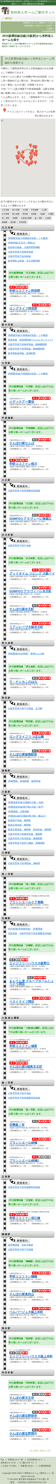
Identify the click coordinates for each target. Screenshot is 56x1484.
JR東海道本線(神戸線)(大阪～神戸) (26, 807)
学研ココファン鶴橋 (23, 1276)
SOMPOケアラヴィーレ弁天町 (30, 591)
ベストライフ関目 (21, 1001)
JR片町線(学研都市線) (19, 929)
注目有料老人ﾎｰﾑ (34, 1459)
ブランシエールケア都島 (26, 902)
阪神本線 (35, 781)
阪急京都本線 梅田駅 (19, 829)
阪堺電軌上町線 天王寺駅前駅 (24, 261)
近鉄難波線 (13, 1245)
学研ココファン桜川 (23, 463)
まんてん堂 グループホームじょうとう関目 (31, 982)
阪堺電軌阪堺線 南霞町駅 (21, 353)
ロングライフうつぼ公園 (26, 736)
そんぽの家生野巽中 (23, 1433)
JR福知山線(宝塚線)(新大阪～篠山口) (27, 816)
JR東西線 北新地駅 (18, 811)
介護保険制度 (45, 1466)
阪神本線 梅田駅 (42, 829)
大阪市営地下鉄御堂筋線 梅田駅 (25, 834)
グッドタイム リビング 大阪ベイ (32, 573)
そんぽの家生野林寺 (23, 1415)
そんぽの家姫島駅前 (23, 754)
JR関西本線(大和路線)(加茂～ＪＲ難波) (28, 238)
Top (2, 1459)
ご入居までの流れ (9, 1466)
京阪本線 (12, 933)
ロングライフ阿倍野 (23, 308)
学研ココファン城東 (23, 1045)
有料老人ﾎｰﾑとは (8, 1463)
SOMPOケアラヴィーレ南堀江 (30, 518)
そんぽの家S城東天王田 (25, 1066)
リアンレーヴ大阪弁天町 (26, 626)
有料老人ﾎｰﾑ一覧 (15, 1459)
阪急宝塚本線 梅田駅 (19, 825)
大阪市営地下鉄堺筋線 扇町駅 (24, 863)
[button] (29, 164)
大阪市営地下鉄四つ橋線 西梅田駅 (26, 843)
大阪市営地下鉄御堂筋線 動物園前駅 (27, 344)
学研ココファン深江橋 (24, 1218)
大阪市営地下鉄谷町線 (19, 256)
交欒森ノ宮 (17, 1124)
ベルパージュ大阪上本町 (26, 1311)
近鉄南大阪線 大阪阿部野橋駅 (24, 247)
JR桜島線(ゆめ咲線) (18, 653)
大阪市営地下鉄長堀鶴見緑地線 (24, 490)
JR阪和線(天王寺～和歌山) (21, 243)
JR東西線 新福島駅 (18, 781)
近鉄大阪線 (27, 1245)
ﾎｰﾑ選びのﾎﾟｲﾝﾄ (27, 1463)
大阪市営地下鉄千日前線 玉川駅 (25, 708)
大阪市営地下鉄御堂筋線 (20, 252)
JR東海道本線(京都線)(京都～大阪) (26, 802)
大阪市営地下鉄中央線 (19, 545)
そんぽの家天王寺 (21, 1397)
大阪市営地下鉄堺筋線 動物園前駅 (26, 349)
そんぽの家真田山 (21, 1294)
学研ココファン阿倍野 (24, 290)
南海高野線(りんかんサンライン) (36, 340)
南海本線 (12, 340)
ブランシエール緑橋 (23, 1142)
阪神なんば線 (37, 653)
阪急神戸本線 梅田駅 (19, 820)
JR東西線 (38, 929)
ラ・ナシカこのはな (23, 681)
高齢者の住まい (28, 1466)
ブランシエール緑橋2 (24, 1160)
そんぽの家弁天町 (21, 609)
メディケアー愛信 (21, 401)
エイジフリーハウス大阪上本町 (31, 1356)
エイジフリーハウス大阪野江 (29, 963)
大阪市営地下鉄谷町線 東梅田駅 (25, 838)
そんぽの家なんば (21, 443)
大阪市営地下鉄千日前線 (20, 1249)
